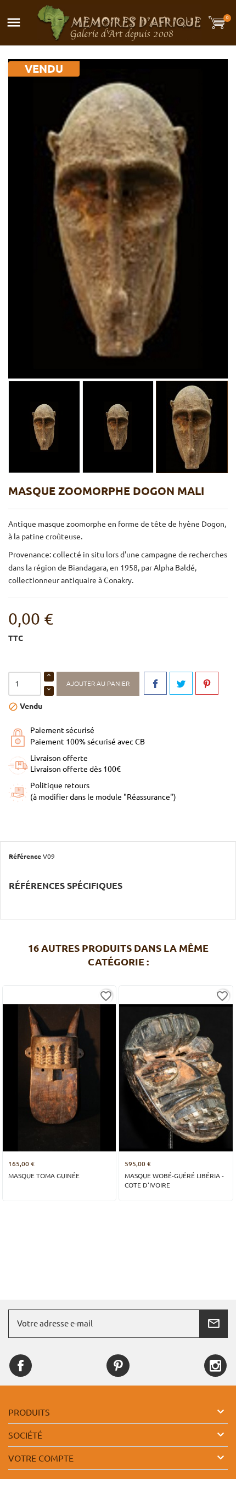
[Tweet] (181, 683)
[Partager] (155, 683)
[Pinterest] (206, 683)
